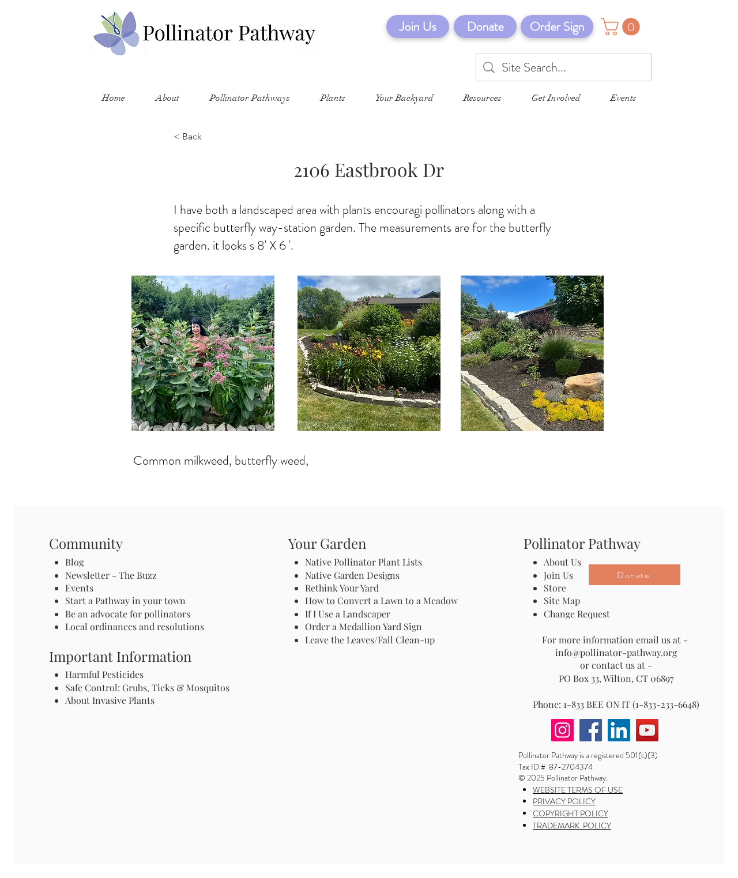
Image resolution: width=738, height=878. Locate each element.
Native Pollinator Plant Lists (363, 562)
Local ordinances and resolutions (134, 626)
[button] (622, 27)
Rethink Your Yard (342, 588)
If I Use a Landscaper (347, 614)
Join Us (558, 575)
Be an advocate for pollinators (127, 614)
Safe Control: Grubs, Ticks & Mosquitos (147, 687)
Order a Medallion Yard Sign (363, 626)
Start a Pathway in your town (125, 600)
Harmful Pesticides (104, 674)
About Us (562, 562)
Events (79, 588)
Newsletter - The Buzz (111, 575)
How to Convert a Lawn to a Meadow (381, 600)
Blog (76, 562)
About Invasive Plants (110, 700)
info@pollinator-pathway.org (616, 652)
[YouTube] (647, 730)
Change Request (577, 614)
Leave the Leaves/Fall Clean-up (370, 640)
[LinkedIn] (619, 730)
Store (555, 588)
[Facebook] (590, 730)
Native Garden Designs (352, 575)
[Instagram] (562, 730)
